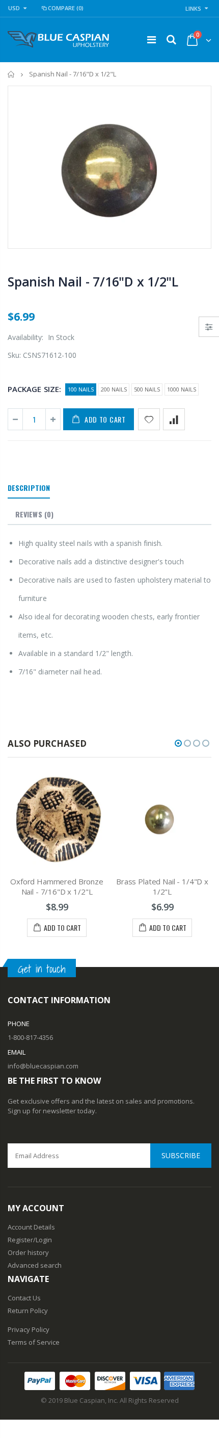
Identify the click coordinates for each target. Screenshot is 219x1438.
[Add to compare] (174, 419)
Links (193, 8)
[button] (178, 743)
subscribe (180, 1155)
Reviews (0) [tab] (34, 514)
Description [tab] (29, 487)
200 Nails (114, 389)
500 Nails (147, 389)
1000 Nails (181, 389)
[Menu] (151, 39)
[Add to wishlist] (149, 419)
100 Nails (81, 389)
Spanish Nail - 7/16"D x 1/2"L (93, 281)
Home (11, 74)
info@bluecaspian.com (43, 1065)
